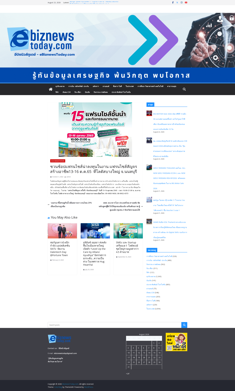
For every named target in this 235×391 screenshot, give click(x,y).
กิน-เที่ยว (78, 92)
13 (144, 353)
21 (149, 357)
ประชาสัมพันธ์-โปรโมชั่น (121, 92)
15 (154, 353)
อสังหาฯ (96, 86)
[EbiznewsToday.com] (117, 14)
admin (68, 177)
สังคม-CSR (67, 92)
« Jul (127, 373)
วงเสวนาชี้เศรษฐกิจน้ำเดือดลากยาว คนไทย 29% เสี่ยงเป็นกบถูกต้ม (71, 204)
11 (134, 353)
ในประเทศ (130, 86)
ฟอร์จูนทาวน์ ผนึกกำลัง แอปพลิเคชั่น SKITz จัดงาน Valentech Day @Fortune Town (60, 249)
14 (149, 353)
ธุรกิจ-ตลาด (60, 86)
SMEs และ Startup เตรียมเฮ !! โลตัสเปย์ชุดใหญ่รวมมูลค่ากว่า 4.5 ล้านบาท (127, 247)
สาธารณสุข (171, 86)
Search (184, 325)
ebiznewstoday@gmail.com (65, 353)
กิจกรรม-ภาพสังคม (101, 92)
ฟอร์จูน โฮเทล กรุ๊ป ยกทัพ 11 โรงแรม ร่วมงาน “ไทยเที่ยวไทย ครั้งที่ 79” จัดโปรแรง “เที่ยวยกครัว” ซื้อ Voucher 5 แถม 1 (94, 3)
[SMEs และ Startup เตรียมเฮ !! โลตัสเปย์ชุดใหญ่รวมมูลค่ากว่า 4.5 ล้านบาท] (128, 225)
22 (154, 357)
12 (139, 353)
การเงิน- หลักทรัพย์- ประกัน (78, 86)
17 (129, 357)
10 (129, 353)
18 (134, 357)
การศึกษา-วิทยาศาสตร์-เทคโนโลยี (150, 86)
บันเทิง (87, 92)
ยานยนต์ (106, 86)
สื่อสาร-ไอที (117, 86)
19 (139, 357)
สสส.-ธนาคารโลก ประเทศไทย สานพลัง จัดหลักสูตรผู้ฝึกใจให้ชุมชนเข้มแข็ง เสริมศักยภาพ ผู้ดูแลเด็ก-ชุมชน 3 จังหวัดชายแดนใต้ (119, 206)
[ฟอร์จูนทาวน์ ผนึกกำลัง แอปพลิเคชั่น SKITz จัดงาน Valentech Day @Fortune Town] (62, 225)
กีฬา (57, 92)
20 (144, 357)
